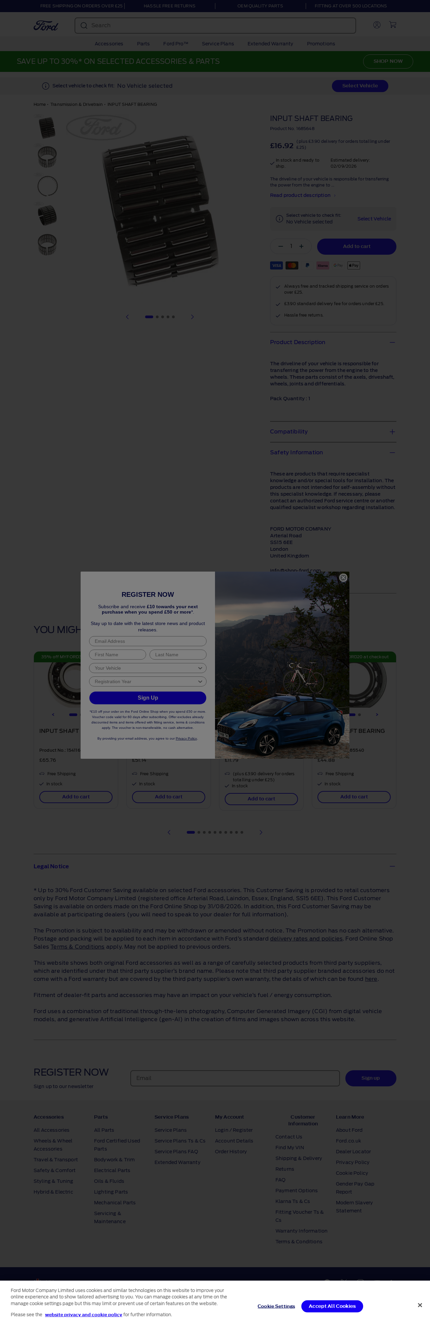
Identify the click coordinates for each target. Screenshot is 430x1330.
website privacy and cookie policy (83, 1314)
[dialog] (215, 1305)
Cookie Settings (276, 1306)
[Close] (420, 1305)
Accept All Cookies (332, 1306)
